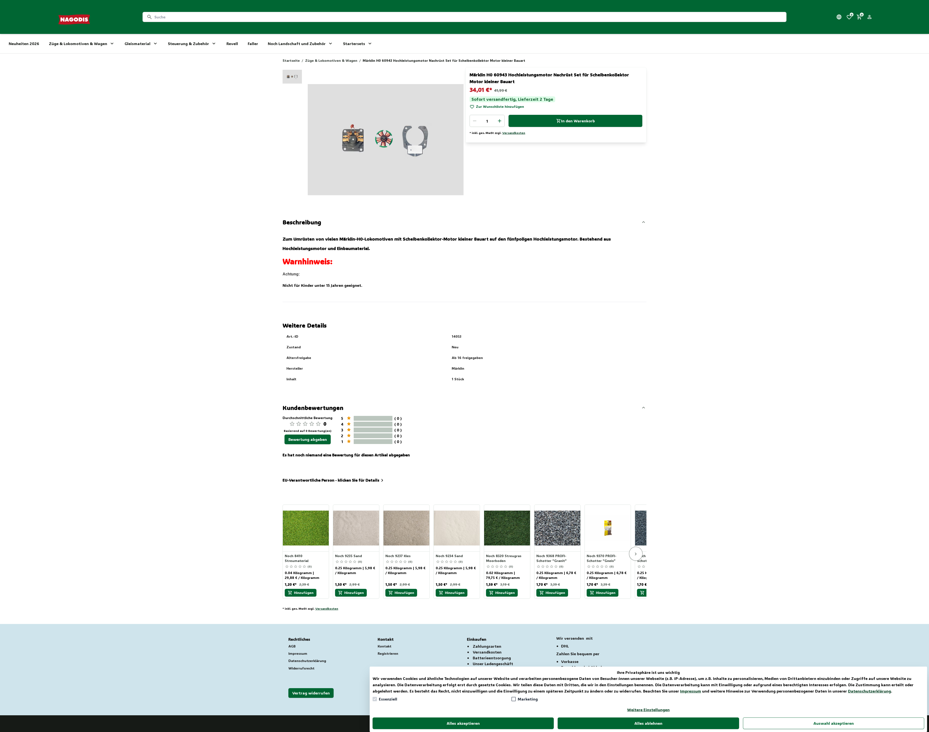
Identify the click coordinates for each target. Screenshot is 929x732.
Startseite (291, 60)
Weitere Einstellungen (648, 709)
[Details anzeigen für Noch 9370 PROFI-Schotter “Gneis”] (608, 528)
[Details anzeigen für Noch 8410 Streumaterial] (306, 528)
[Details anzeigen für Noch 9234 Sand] (457, 528)
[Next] (636, 554)
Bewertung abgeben (307, 439)
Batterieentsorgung (492, 657)
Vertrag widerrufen (311, 692)
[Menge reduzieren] (474, 121)
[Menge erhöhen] (499, 121)
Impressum (690, 690)
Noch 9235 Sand (348, 555)
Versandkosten (513, 133)
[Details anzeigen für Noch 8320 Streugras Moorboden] (507, 528)
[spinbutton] (487, 121)
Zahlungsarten (487, 646)
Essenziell (388, 698)
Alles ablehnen (648, 723)
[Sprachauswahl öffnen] (839, 17)
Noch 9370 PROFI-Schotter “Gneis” (601, 558)
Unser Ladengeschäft (493, 663)
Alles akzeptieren (463, 723)
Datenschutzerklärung (869, 690)
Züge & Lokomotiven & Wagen (331, 60)
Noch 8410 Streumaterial (296, 558)
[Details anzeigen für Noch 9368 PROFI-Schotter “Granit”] (557, 528)
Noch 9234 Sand (449, 555)
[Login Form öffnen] (869, 17)
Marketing (528, 698)
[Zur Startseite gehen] (74, 17)
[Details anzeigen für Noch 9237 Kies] (406, 528)
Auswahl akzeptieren (833, 723)
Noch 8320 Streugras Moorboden (503, 558)
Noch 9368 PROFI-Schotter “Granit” (551, 558)
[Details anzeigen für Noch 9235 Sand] (356, 528)
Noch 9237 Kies (398, 555)
